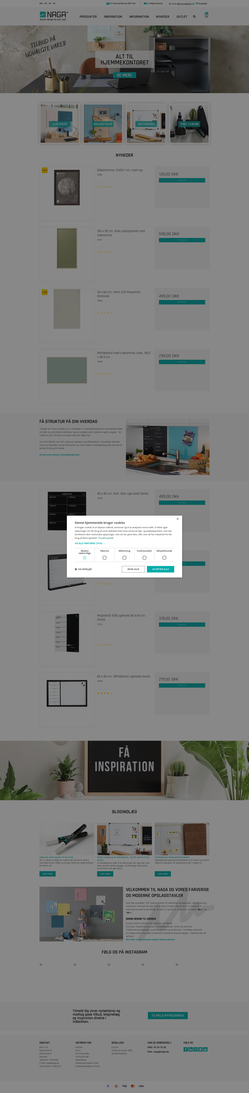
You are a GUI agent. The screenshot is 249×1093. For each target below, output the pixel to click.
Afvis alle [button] (133, 569)
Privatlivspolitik (106, 537)
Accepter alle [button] (160, 569)
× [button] (177, 519)
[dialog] (124, 546)
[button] (124, 543)
